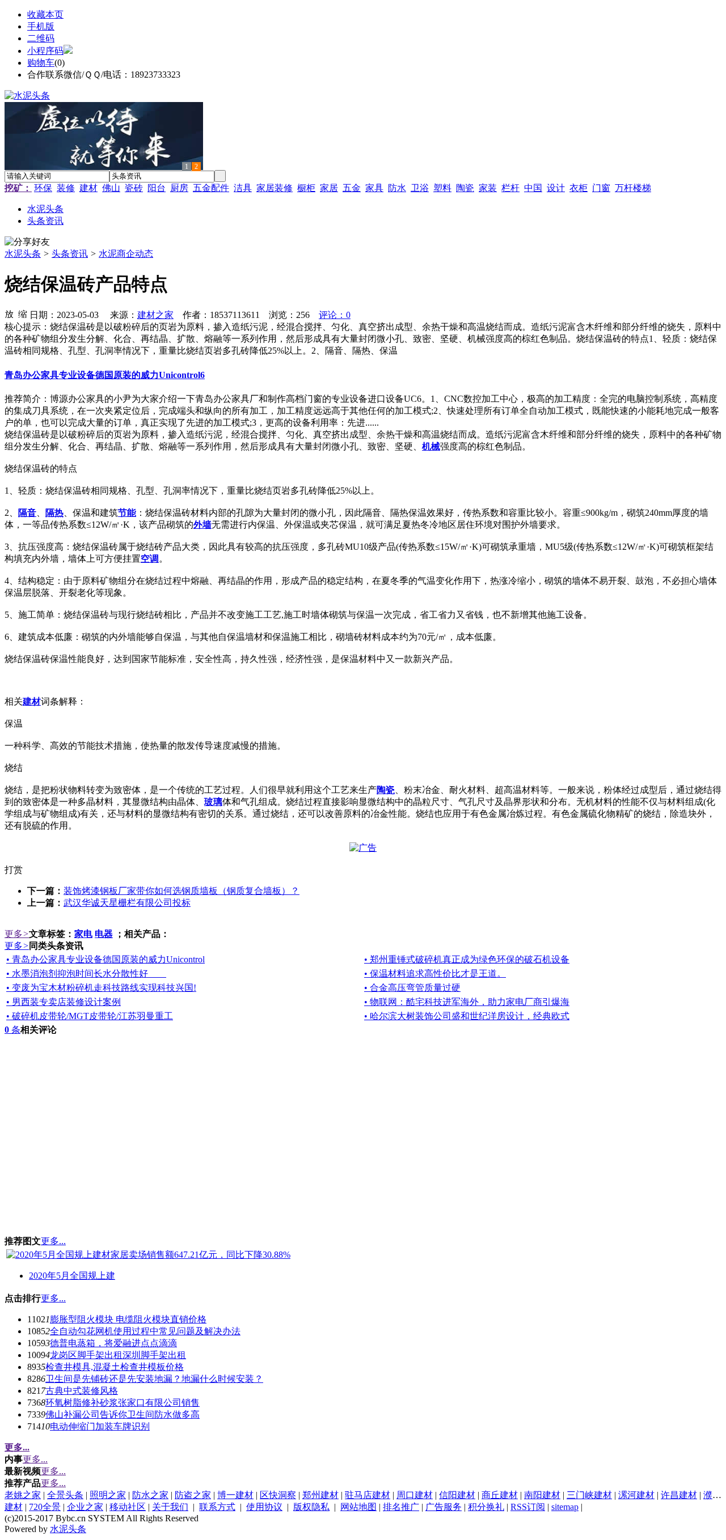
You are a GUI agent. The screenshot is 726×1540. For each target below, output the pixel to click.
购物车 (40, 62)
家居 (329, 188)
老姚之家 (23, 1495)
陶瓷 (465, 188)
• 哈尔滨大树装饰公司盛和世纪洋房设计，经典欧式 (466, 1016)
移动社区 (127, 1507)
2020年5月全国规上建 (72, 1275)
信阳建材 (457, 1495)
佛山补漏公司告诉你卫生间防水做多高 (122, 1414)
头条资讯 (70, 253)
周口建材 (414, 1495)
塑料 (442, 188)
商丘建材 (500, 1495)
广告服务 (443, 1507)
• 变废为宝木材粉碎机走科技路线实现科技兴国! (101, 987)
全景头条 (65, 1495)
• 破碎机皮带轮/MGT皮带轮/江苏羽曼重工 (89, 1016)
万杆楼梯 (633, 188)
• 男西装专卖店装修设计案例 (63, 1002)
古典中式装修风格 (81, 1390)
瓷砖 (134, 188)
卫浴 (420, 188)
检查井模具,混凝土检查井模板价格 (114, 1367)
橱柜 (306, 188)
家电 (83, 934)
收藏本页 (45, 14)
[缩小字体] (22, 313)
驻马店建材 (367, 1495)
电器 (104, 934)
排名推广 (401, 1507)
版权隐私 (311, 1507)
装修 (66, 188)
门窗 (601, 188)
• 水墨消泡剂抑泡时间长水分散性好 (86, 973)
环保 (43, 188)
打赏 (14, 870)
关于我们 (170, 1507)
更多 (17, 934)
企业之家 (85, 1507)
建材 (88, 188)
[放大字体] (9, 313)
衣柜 (578, 188)
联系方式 (217, 1507)
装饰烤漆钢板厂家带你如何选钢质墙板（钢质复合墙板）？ (181, 891)
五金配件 (211, 188)
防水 (397, 188)
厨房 (179, 188)
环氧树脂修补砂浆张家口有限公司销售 (122, 1402)
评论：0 (335, 315)
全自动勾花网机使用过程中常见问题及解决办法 (145, 1331)
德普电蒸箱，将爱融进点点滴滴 (113, 1343)
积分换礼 (486, 1507)
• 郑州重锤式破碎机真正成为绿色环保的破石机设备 (466, 959)
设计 (556, 188)
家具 (374, 188)
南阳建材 (542, 1495)
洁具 (243, 188)
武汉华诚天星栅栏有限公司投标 (127, 902)
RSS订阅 (527, 1507)
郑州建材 (320, 1495)
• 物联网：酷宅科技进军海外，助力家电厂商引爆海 (466, 1002)
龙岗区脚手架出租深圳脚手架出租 (118, 1355)
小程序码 (45, 51)
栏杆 (510, 188)
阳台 (156, 188)
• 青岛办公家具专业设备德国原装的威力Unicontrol (105, 959)
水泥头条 (23, 253)
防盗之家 (193, 1495)
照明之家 (108, 1495)
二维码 (40, 38)
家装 (488, 188)
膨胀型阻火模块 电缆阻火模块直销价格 (128, 1319)
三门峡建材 (589, 1495)
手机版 (40, 26)
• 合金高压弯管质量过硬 (412, 987)
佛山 (111, 188)
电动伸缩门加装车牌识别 (100, 1426)
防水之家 (150, 1495)
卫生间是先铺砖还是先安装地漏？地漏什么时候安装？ (154, 1379)
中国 (533, 188)
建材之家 (155, 315)
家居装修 (274, 188)
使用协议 (264, 1507)
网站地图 (358, 1507)
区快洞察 (278, 1495)
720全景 (45, 1507)
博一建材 (235, 1495)
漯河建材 (636, 1495)
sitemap (565, 1507)
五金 (352, 188)
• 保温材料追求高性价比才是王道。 (435, 973)
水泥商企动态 (126, 253)
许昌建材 (679, 1495)
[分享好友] (27, 242)
